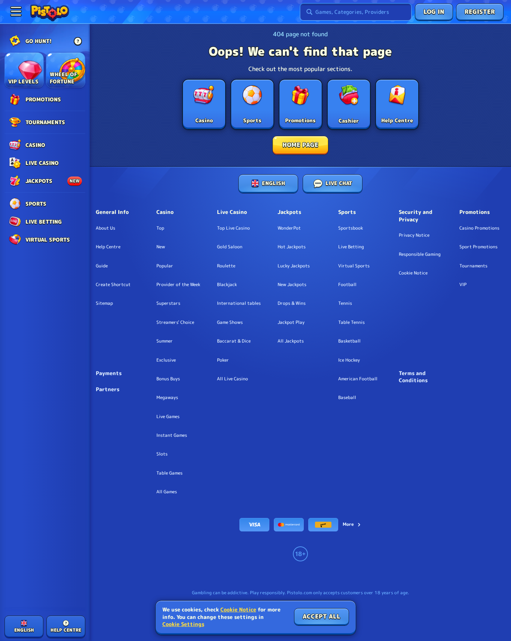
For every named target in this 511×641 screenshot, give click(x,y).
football (347, 285)
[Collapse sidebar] (15, 11)
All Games (166, 492)
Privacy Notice (414, 235)
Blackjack (227, 285)
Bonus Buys (168, 379)
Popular (164, 266)
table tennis (351, 322)
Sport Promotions (478, 247)
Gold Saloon (229, 247)
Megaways (167, 398)
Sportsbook (350, 228)
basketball (349, 341)
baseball (347, 398)
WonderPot (289, 228)
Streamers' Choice (175, 322)
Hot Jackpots (292, 247)
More (348, 524)
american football (357, 379)
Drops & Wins (292, 303)
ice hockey (349, 360)
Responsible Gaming (420, 254)
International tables (239, 303)
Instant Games (171, 435)
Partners (107, 389)
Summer (164, 341)
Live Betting (351, 247)
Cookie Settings (183, 624)
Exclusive (166, 360)
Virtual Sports (354, 266)
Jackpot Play (291, 322)
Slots (162, 454)
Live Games (168, 417)
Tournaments (473, 266)
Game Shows (230, 322)
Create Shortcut (113, 285)
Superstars (168, 303)
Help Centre (108, 247)
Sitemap (104, 303)
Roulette (226, 266)
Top (160, 228)
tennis (345, 303)
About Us (105, 228)
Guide (102, 266)
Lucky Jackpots (294, 266)
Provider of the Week (178, 285)
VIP (462, 285)
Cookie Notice (413, 273)
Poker (223, 360)
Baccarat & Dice (234, 341)
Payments (109, 373)
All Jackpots (291, 341)
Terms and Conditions (413, 376)
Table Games (169, 473)
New (160, 247)
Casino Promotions (479, 228)
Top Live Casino (233, 228)
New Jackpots (292, 285)
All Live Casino (232, 379)
